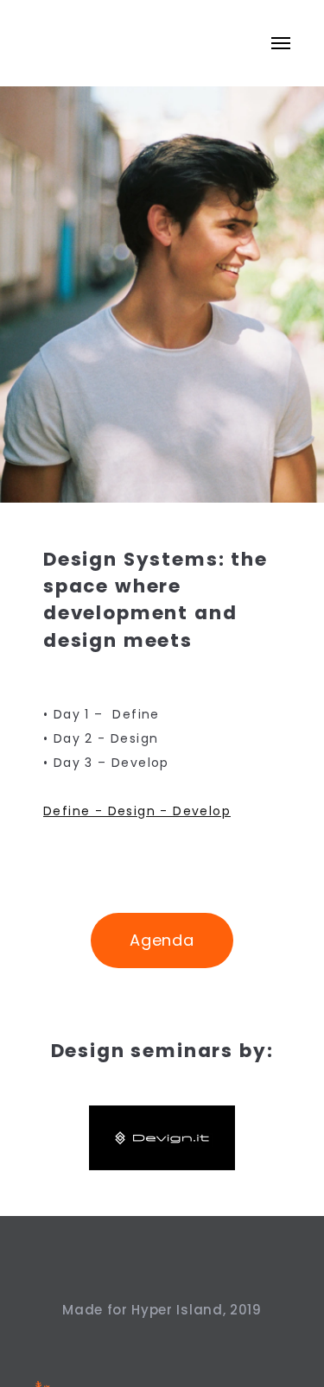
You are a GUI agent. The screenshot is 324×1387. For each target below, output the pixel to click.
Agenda (162, 940)
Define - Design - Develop (137, 811)
